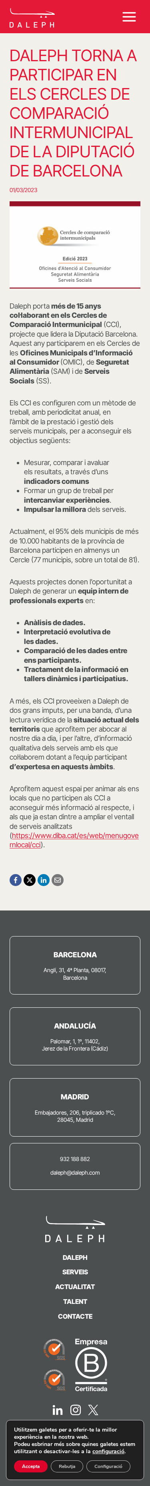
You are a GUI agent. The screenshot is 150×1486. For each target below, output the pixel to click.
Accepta (31, 1466)
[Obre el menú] (129, 16)
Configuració (108, 1466)
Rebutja (67, 1466)
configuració (108, 1451)
